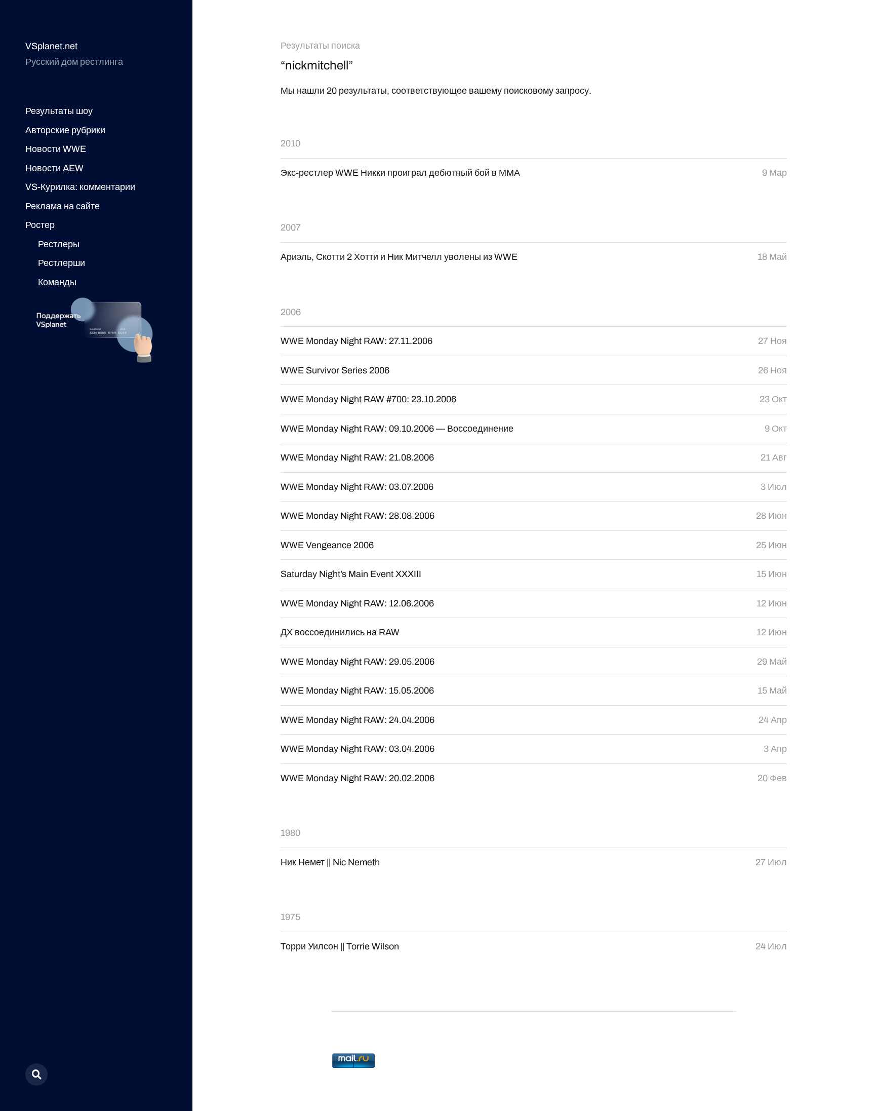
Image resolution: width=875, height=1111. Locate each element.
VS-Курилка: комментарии (80, 187)
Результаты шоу (59, 111)
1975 (290, 917)
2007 (291, 227)
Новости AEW (54, 168)
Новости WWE (55, 149)
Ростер (40, 225)
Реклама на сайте (62, 206)
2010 (290, 143)
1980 (290, 833)
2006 (291, 312)
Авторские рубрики (65, 130)
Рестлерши (61, 263)
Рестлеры (58, 244)
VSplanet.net (51, 46)
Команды (57, 282)
